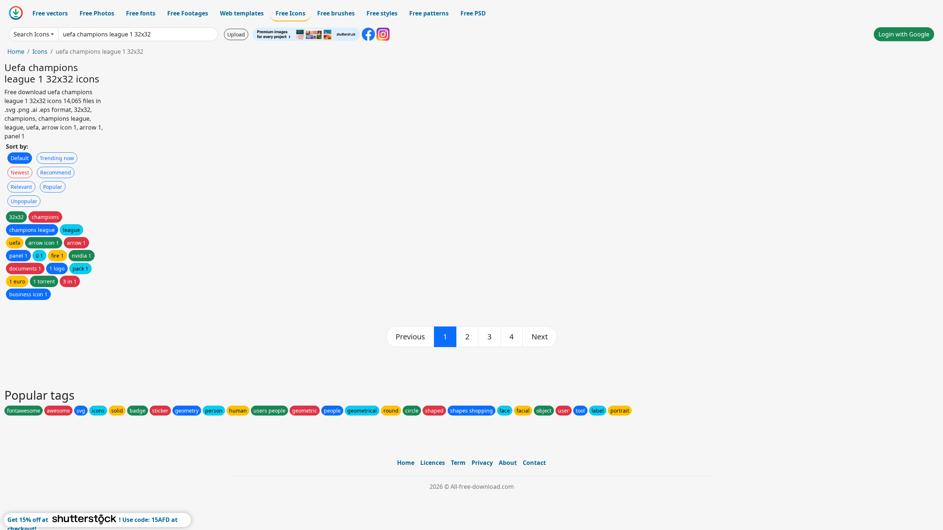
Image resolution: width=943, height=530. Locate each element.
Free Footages (187, 13)
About (508, 463)
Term (458, 463)
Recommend (55, 172)
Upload (236, 34)
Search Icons (31, 34)
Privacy (482, 463)
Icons (40, 51)
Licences (432, 463)
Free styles (382, 13)
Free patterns (429, 13)
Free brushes (336, 13)
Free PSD (473, 13)
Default (20, 158)
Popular (52, 186)
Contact (534, 463)
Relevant (21, 186)
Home (15, 51)
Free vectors (50, 13)
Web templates (242, 13)
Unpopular (24, 201)
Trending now (57, 158)
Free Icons (290, 13)
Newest (20, 172)
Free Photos (97, 13)
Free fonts (140, 13)
